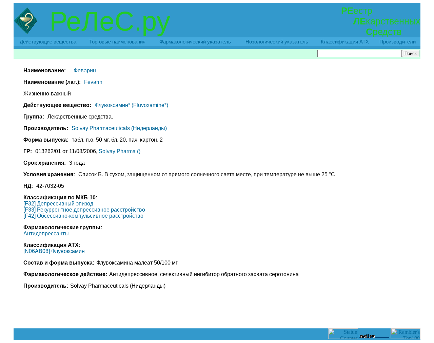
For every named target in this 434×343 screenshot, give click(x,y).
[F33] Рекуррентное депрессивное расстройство (84, 210)
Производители (397, 41)
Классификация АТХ (345, 41)
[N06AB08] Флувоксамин (54, 251)
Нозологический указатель (276, 41)
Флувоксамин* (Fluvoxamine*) (131, 105)
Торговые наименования (117, 41)
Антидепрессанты (46, 233)
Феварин (85, 70)
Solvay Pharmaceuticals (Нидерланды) (119, 128)
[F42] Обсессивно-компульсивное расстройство (83, 216)
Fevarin (93, 82)
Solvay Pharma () (119, 151)
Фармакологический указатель (195, 41)
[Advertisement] (217, 313)
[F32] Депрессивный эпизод (58, 203)
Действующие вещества (48, 41)
